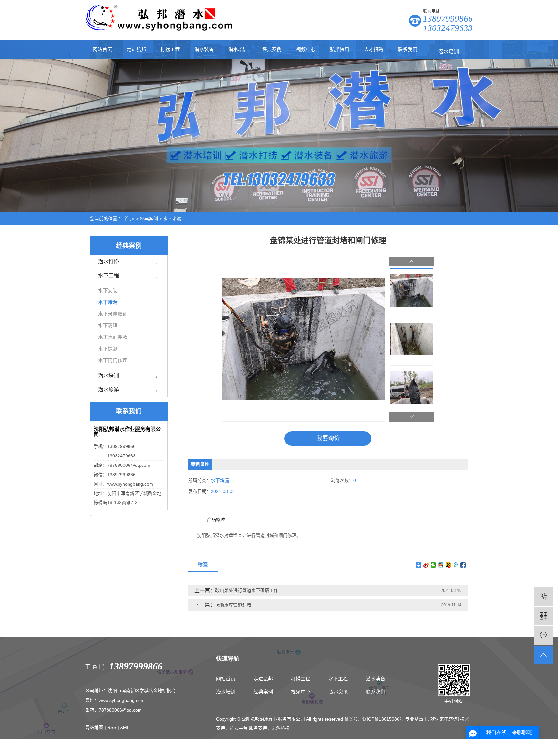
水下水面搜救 (112, 337)
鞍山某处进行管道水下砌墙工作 (246, 590)
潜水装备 (204, 49)
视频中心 (305, 49)
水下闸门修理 (112, 360)
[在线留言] (543, 635)
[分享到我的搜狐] (448, 565)
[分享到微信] (433, 565)
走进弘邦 (136, 49)
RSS (111, 727)
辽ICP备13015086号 (383, 719)
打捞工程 (170, 49)
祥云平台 (239, 728)
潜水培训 (238, 49)
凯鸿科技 (281, 728)
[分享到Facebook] (463, 565)
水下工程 (108, 275)
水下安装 (108, 290)
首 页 (129, 218)
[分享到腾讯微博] (456, 565)
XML (124, 727)
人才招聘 (373, 49)
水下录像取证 (112, 313)
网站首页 (102, 49)
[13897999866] (543, 596)
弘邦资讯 (339, 49)
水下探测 (108, 348)
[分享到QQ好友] (441, 565)
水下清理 (108, 325)
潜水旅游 (108, 389)
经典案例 (272, 49)
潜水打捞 (108, 261)
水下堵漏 (172, 218)
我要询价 (328, 438)
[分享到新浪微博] (426, 565)
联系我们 (407, 49)
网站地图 (94, 727)
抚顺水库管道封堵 (233, 604)
